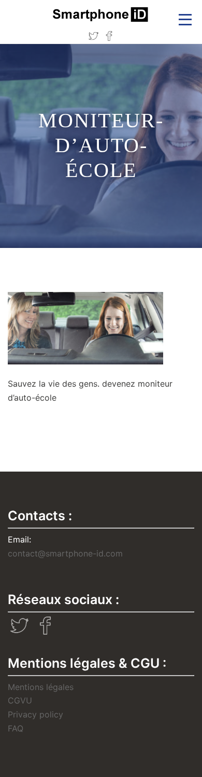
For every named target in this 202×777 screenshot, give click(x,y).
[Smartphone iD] (101, 14)
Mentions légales (41, 687)
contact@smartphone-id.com (65, 553)
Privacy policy (35, 714)
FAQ (15, 728)
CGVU (20, 700)
